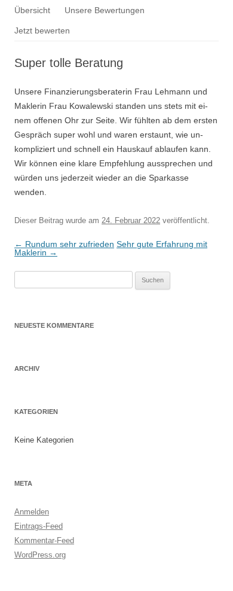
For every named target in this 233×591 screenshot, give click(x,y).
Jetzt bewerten (42, 30)
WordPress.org (40, 554)
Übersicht (32, 10)
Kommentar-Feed (44, 540)
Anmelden (31, 511)
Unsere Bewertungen (105, 10)
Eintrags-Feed (38, 526)
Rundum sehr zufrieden (64, 244)
